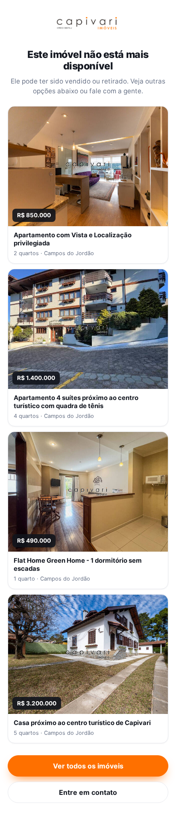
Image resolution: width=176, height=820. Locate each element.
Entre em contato (88, 792)
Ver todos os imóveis (88, 766)
